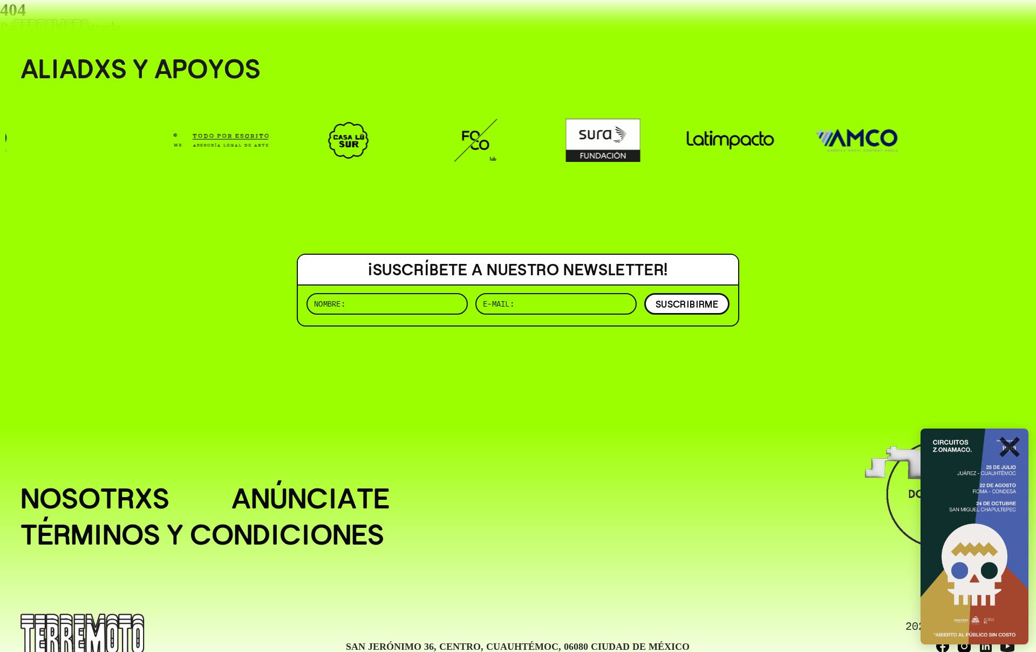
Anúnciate (310, 498)
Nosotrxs (95, 498)
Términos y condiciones (202, 534)
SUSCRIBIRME (687, 304)
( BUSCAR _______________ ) (836, 24)
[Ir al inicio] (51, 30)
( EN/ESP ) (977, 24)
